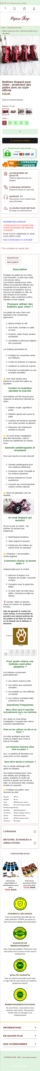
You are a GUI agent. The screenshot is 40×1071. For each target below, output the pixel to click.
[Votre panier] (24, 8)
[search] (14, 8)
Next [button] (38, 55)
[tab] (13, 258)
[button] (5, 131)
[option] (20, 55)
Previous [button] (2, 55)
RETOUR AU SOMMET (20, 1066)
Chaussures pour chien (14, 27)
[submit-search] (29, 8)
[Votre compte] (34, 8)
